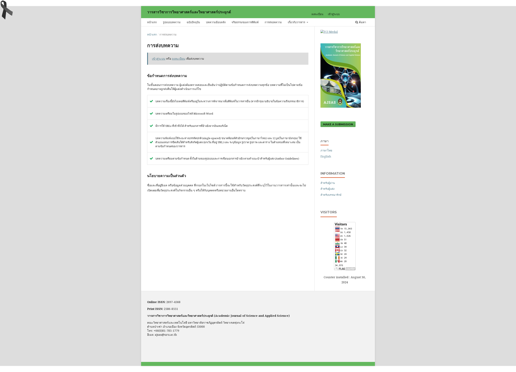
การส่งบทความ (273, 22)
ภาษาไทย (326, 150)
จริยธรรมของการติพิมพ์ (245, 22)
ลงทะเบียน (317, 14)
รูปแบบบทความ (172, 22)
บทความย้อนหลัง (216, 22)
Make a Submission (338, 124)
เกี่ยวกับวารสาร (297, 22)
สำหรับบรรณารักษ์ (330, 195)
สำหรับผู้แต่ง (327, 189)
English (325, 156)
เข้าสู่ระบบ (334, 14)
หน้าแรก (152, 22)
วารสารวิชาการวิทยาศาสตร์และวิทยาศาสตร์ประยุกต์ (189, 12)
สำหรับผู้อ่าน (327, 183)
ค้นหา (362, 22)
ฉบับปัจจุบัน (193, 22)
